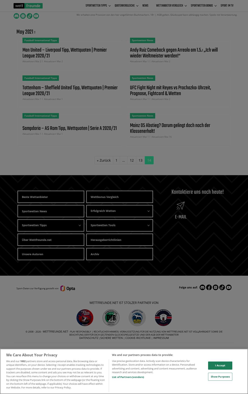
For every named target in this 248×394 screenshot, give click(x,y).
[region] (124, 371)
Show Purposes (220, 376)
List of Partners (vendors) (128, 377)
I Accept (220, 365)
